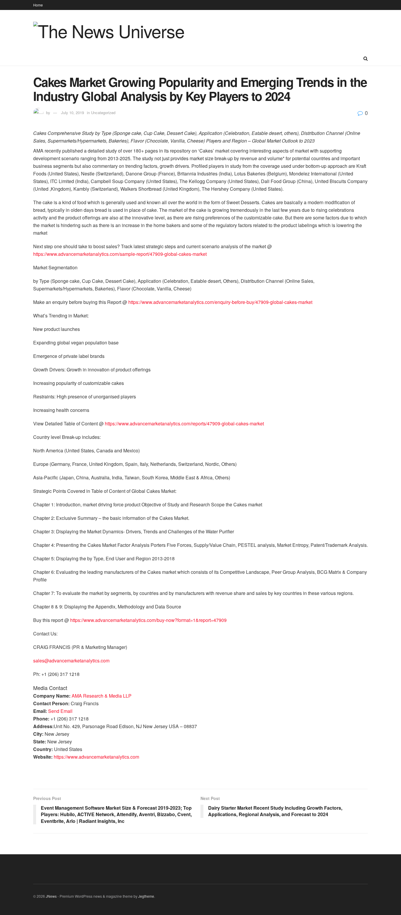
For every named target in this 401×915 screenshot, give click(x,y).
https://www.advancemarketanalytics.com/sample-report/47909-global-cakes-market (120, 254)
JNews (51, 896)
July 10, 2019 (72, 112)
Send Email (60, 711)
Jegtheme (146, 896)
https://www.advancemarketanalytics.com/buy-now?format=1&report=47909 (148, 620)
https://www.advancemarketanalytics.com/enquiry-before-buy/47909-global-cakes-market (220, 302)
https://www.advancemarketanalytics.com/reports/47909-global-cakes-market (184, 423)
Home (38, 4)
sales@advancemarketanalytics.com (71, 660)
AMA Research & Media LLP (102, 695)
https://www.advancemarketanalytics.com (96, 756)
